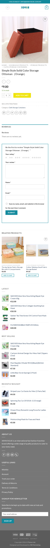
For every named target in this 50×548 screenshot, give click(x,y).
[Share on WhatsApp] (4, 113)
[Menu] (8, 7)
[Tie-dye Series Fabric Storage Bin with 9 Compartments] (13, 250)
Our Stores (24, 538)
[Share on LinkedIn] (25, 113)
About (15, 538)
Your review (10, 162)
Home (4, 65)
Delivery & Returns (9, 483)
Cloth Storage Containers (15, 67)
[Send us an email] (12, 455)
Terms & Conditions (9, 488)
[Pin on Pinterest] (21, 113)
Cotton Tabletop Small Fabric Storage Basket (36, 268)
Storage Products (38, 65)
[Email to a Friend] (16, 113)
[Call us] (16, 455)
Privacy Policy (7, 492)
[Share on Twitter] (12, 113)
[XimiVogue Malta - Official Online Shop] (25, 8)
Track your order (8, 479)
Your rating (10, 154)
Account (5, 474)
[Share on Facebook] (8, 113)
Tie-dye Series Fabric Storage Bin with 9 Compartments (12, 268)
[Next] (48, 259)
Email (8, 193)
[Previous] (1, 259)
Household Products (18, 65)
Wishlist (5, 469)
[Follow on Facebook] (4, 455)
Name (8, 182)
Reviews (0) (6, 127)
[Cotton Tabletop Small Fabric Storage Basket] (37, 250)
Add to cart (22, 95)
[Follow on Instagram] (8, 455)
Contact (33, 538)
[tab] (25, 126)
